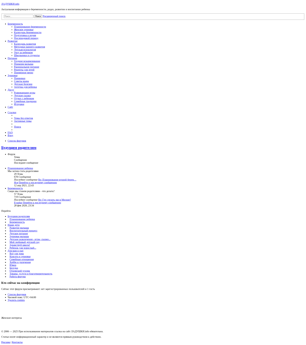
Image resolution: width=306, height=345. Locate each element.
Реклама (5, 342)
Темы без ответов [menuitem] (23, 118)
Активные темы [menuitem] (23, 121)
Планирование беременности (30, 26)
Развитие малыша (19, 227)
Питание (12, 58)
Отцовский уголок (20, 270)
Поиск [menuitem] (17, 126)
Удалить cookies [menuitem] (16, 300)
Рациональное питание (26, 66)
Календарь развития (25, 44)
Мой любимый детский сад (24, 242)
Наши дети (14, 225)
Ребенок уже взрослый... (23, 248)
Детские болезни (23, 84)
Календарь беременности (27, 32)
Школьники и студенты (27, 55)
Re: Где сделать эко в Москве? (54, 199)
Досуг (11, 89)
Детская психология (25, 49)
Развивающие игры (24, 92)
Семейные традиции (25, 101)
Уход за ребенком (23, 52)
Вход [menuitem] (10, 135)
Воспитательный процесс (23, 230)
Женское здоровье (23, 29)
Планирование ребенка (20, 168)
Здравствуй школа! (20, 245)
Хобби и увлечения (20, 262)
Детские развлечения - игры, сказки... (30, 239)
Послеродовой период (26, 38)
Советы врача (21, 81)
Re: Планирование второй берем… (57, 179)
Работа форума (18, 276)
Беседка (14, 268)
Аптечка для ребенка (25, 87)
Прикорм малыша (23, 64)
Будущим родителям (18, 147)
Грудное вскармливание (27, 61)
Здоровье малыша (19, 236)
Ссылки (12, 112)
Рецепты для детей (24, 69)
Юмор (13, 265)
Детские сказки (22, 95)
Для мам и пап (15, 250)
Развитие (13, 41)
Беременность (15, 23)
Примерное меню (23, 72)
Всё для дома (17, 253)
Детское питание (19, 233)
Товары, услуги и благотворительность (31, 273)
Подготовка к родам (25, 35)
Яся (16, 182)
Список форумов (17, 294)
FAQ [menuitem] (10, 132)
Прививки (19, 78)
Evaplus (18, 202)
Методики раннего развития (29, 46)
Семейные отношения (22, 259)
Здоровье (13, 75)
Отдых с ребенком (24, 98)
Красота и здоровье (20, 256)
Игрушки (19, 104)
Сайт (10, 107)
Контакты (17, 342)
